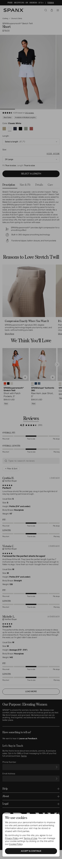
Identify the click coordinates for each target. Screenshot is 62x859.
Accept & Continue (31, 851)
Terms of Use (30, 838)
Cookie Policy (15, 844)
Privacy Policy (12, 838)
